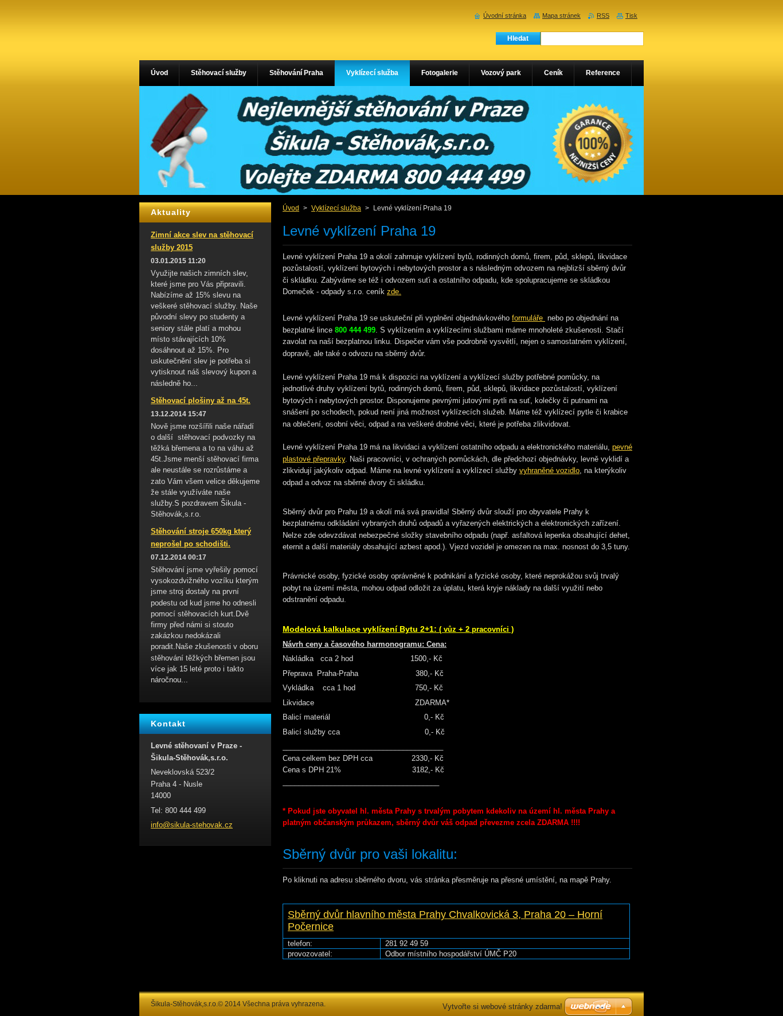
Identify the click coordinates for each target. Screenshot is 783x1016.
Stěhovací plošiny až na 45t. (200, 400)
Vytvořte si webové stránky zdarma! (502, 1006)
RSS (603, 15)
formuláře (528, 318)
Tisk (631, 15)
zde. (394, 291)
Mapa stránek (561, 15)
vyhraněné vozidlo (549, 470)
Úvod (291, 208)
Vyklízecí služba (336, 208)
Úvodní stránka (504, 15)
